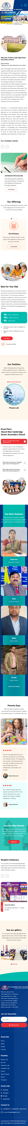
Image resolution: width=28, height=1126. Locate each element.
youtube (5, 1091)
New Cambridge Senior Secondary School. (13, 1118)
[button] (8, 377)
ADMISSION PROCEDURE (14, 171)
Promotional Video (11, 339)
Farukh (14, 673)
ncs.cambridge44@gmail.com (11, 1107)
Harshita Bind (10, 900)
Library (3, 1066)
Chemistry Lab (5, 1060)
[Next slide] (7, 142)
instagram (5, 1088)
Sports (3, 1072)
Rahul (14, 633)
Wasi (14, 594)
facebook (5, 1085)
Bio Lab (3, 1058)
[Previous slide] (2, 142)
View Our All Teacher (14, 681)
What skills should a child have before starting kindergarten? (11, 465)
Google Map (6, 1094)
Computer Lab (5, 1063)
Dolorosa (14, 555)
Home (2, 1036)
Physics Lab (14, 403)
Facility (3, 1042)
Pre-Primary (14, 229)
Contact (3, 1045)
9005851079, (7, 1104)
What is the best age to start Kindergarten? (11, 436)
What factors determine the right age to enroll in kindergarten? (12, 458)
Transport (4, 1075)
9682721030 (23, 1104)
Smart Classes (5, 1069)
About (3, 1039)
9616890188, (15, 1104)
